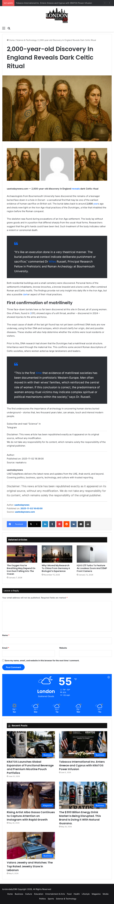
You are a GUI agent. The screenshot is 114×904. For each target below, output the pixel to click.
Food (69, 894)
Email (5, 648)
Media (105, 894)
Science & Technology (26, 40)
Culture (28, 894)
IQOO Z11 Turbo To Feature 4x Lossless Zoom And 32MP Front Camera (92, 568)
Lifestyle (86, 894)
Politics (42, 898)
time (39, 373)
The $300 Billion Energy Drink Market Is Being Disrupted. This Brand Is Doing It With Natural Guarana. (80, 817)
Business (19, 894)
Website (63, 648)
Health (77, 894)
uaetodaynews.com (25, 512)
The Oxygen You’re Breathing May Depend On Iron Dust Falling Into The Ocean (21, 569)
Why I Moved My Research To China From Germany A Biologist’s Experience (56, 568)
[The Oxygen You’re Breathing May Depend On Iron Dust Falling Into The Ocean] (22, 554)
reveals (76, 188)
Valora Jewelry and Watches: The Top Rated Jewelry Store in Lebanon (30, 866)
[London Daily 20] (57, 15)
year (95, 203)
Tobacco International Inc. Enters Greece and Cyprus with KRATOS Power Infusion (54, 3)
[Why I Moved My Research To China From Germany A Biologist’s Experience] (57, 554)
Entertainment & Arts (55, 894)
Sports (51, 898)
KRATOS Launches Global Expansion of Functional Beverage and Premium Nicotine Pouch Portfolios (30, 767)
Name (5, 635)
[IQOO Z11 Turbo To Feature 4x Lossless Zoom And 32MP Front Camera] (92, 554)
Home (12, 40)
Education (38, 894)
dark (25, 294)
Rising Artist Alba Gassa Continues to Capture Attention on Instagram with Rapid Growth (31, 815)
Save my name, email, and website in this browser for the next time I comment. (42, 660)
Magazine (96, 894)
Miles (52, 261)
